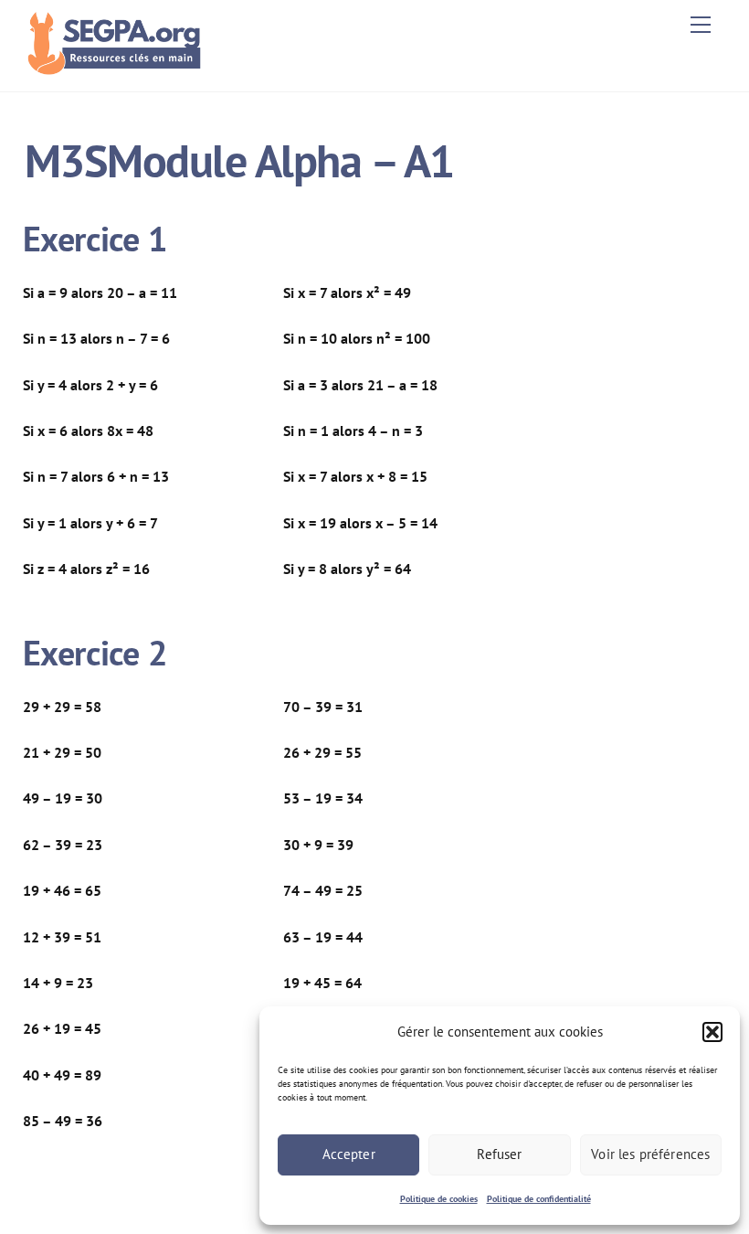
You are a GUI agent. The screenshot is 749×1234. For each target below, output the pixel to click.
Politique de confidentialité (539, 1199)
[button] (712, 1032)
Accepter (348, 1154)
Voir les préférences (650, 1154)
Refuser (499, 1154)
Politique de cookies (439, 1199)
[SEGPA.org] (118, 68)
